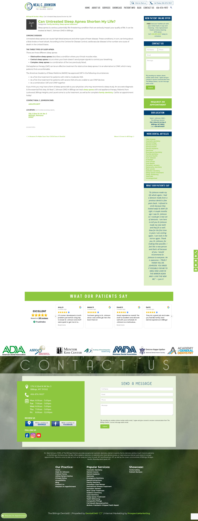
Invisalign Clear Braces (96, 484)
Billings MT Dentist (32, 16)
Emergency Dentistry (154, 152)
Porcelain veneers (152, 165)
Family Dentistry (93, 482)
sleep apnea (88, 90)
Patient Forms (61, 474)
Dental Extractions (94, 480)
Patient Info (129, 8)
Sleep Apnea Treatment (96, 497)
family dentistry (106, 93)
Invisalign (149, 160)
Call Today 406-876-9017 (163, 3)
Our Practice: (64, 467)
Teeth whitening (152, 174)
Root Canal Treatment (95, 491)
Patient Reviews (135, 472)
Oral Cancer (150, 161)
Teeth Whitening (93, 499)
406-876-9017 (162, 8)
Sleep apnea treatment (68, 24)
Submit (150, 87)
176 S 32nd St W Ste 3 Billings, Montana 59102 (37, 115)
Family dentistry (53, 24)
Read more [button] (62, 325)
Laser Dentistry (93, 495)
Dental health (151, 147)
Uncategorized (151, 178)
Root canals (150, 169)
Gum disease (151, 158)
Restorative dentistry (154, 167)
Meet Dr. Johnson (62, 472)
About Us (96, 8)
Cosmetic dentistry (153, 141)
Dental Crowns (92, 472)
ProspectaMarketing (139, 513)
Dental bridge (151, 143)
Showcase (117, 8)
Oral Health (150, 163)
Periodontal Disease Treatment (99, 486)
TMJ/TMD (149, 176)
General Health (151, 156)
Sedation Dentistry (94, 493)
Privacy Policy (61, 478)
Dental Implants (93, 474)
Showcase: (136, 467)
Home (87, 8)
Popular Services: (98, 467)
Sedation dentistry (153, 171)
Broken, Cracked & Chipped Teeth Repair (103, 505)
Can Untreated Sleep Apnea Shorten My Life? (77, 22)
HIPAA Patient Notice (64, 476)
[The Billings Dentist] (40, 6)
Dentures (149, 150)
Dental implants (152, 148)
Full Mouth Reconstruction (97, 503)
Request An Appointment (158, 103)
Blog (139, 8)
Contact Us (148, 8)
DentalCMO (92, 513)
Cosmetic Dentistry (94, 470)
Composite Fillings (94, 501)
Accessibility (60, 480)
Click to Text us (140, 3)
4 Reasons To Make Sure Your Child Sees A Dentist (46, 136)
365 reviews (43, 318)
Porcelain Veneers (94, 489)
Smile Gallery (134, 470)
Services (106, 8)
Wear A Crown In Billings (123, 136)
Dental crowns (151, 145)
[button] (171, 6)
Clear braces (150, 139)
